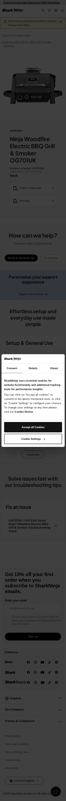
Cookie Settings (31, 438)
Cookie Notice (24, 411)
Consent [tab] (12, 368)
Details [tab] (33, 368)
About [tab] (54, 368)
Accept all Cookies (33, 427)
